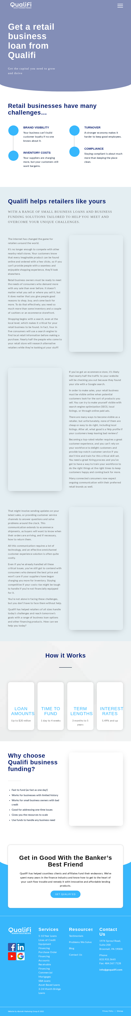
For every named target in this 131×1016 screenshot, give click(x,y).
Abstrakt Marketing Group (27, 1011)
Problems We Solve (80, 942)
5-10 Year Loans (48, 936)
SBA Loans (45, 981)
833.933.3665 (107, 959)
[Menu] (119, 5)
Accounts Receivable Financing (45, 964)
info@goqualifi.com (110, 970)
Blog (71, 948)
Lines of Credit (47, 940)
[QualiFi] (21, 6)
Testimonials (76, 936)
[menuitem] (119, 5)
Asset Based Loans (49, 985)
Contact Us (75, 955)
